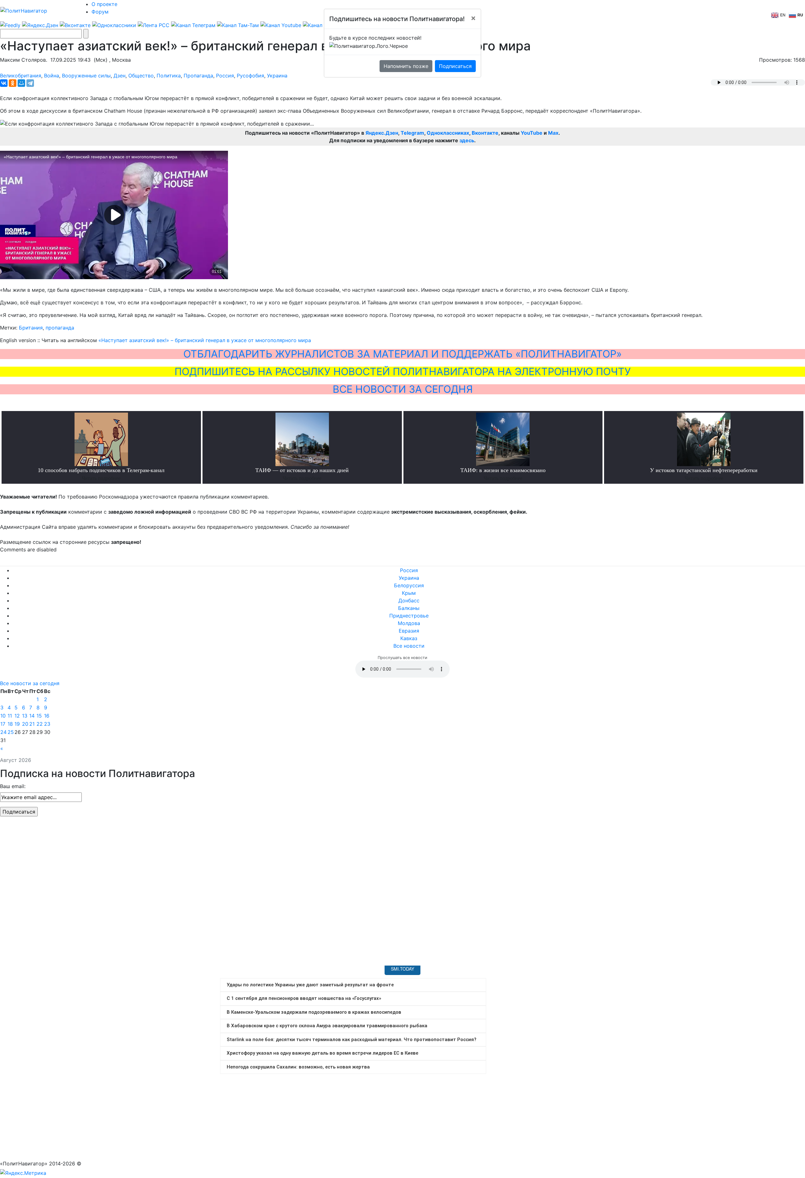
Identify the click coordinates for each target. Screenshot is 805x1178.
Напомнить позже (406, 66)
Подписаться (455, 66)
